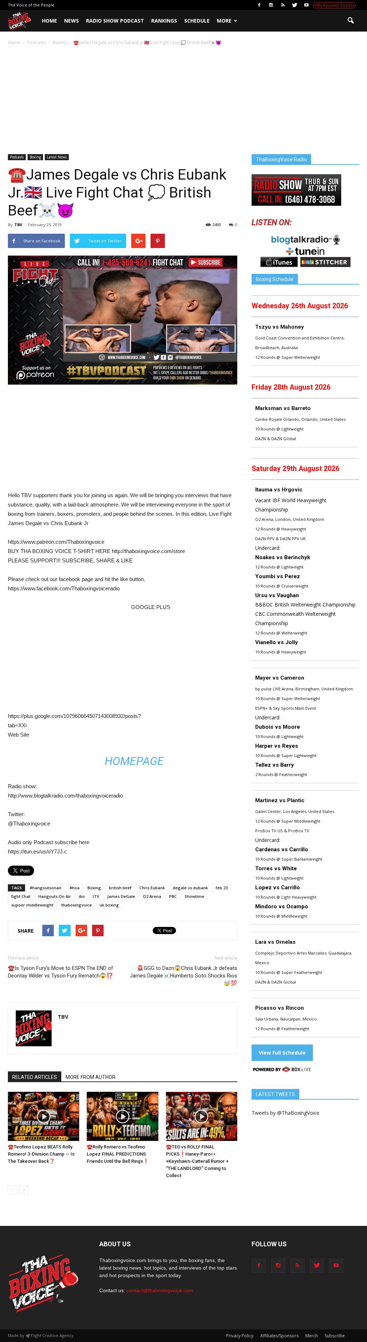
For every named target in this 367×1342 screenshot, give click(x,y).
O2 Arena (152, 896)
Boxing (35, 157)
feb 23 (222, 887)
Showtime (194, 896)
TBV (18, 224)
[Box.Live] (282, 1070)
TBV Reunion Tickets (334, 5)
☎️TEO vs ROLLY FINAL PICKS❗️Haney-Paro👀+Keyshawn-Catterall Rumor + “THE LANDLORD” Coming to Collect (197, 1161)
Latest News (57, 157)
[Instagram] (271, 5)
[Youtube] (306, 5)
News (71, 20)
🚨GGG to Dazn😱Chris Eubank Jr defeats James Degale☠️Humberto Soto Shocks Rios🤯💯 (183, 975)
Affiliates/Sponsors (279, 1336)
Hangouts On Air (54, 896)
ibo (82, 896)
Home (49, 20)
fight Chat (20, 896)
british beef (120, 887)
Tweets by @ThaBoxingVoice (285, 1112)
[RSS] (282, 5)
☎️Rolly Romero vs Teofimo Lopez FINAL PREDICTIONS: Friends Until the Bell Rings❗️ (118, 1154)
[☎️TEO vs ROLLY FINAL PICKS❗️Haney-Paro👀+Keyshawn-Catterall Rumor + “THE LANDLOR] (201, 1116)
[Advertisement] (183, 100)
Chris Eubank (152, 887)
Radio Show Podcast (115, 20)
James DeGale (121, 896)
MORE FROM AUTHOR (90, 1077)
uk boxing (109, 905)
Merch (311, 1336)
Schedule (197, 20)
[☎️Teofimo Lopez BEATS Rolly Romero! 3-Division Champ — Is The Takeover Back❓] (43, 1116)
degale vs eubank (190, 887)
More (224, 20)
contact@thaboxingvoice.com (160, 1290)
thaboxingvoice (76, 905)
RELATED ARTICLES (34, 1077)
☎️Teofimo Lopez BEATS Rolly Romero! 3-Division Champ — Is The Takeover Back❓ (41, 1154)
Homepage (134, 761)
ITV (96, 896)
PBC (173, 896)
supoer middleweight (32, 905)
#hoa (75, 887)
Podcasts (17, 157)
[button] (350, 20)
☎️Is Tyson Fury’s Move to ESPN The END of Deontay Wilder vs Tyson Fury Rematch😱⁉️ (60, 972)
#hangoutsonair (46, 887)
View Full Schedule (282, 1052)
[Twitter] (294, 5)
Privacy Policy (239, 1336)
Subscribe (335, 1336)
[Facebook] (259, 5)
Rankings (164, 20)
